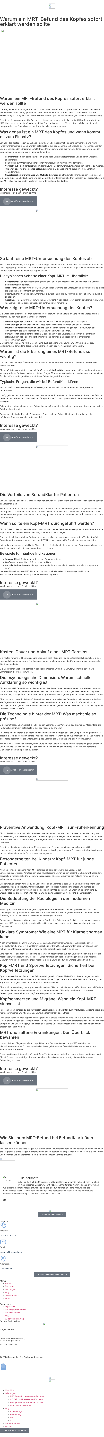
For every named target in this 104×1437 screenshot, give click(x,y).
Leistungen (10, 1393)
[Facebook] (10, 1333)
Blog (7, 1408)
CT (11, 1420)
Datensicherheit (12, 1423)
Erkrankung (15, 1414)
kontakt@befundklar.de (11, 1252)
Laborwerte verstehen (20, 1405)
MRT (12, 1417)
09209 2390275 (8, 1235)
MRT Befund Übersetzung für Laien (27, 1396)
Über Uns (9, 1390)
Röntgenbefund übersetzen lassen (26, 1402)
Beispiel (8, 1426)
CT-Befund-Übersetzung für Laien (26, 1399)
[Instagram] (17, 1333)
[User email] (4, 1200)
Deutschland (6, 1268)
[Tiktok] (3, 1333)
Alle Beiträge (16, 1411)
